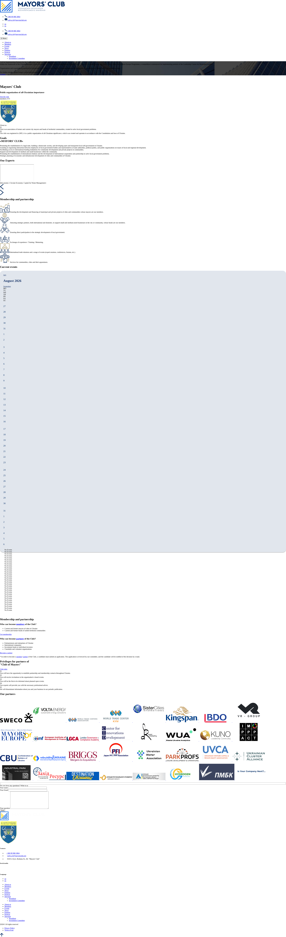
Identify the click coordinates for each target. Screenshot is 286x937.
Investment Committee (17, 58)
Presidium (12, 56)
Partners (7, 50)
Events (6, 46)
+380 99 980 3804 (13, 17)
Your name (4, 788)
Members (7, 44)
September (7, 286)
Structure (7, 54)
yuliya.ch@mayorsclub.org (17, 20)
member (19, 657)
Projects (7, 52)
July (4, 275)
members (20, 624)
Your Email (4, 790)
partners (20, 639)
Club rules (3, 669)
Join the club (4, 97)
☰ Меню (4, 38)
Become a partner (6, 653)
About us (7, 42)
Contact (2, 74)
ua (5, 24)
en (5, 26)
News (6, 48)
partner (25, 657)
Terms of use (9, 930)
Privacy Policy (9, 928)
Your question (5, 808)
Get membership (6, 634)
